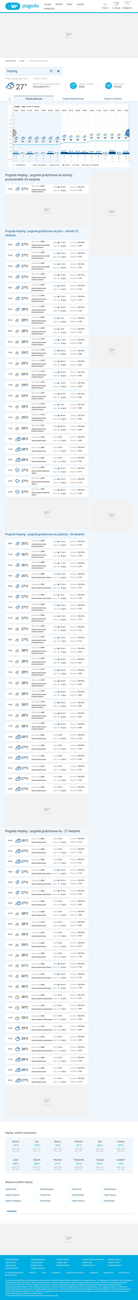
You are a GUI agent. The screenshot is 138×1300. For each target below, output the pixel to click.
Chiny (22, 61)
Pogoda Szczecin (88, 1265)
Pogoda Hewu (45, 1201)
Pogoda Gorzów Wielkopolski (93, 1259)
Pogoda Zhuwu (10, 1189)
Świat (69, 4)
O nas (43, 1273)
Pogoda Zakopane (38, 1268)
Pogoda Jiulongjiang (13, 1201)
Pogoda (30, 6)
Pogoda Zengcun (110, 1189)
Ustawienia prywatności (75, 1273)
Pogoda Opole (10, 1265)
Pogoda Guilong (78, 1195)
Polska (47, 4)
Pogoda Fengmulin (12, 1195)
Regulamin (94, 1273)
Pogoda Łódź (87, 1262)
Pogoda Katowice (114, 1259)
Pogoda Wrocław (11, 1268)
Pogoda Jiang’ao (78, 1201)
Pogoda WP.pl (10, 61)
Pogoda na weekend (113, 98)
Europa (59, 4)
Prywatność (55, 1273)
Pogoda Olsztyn (114, 1262)
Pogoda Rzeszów (63, 1265)
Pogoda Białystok (12, 1259)
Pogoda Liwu (77, 1189)
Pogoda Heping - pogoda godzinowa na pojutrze (36, 534)
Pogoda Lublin (61, 1262)
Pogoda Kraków (37, 1262)
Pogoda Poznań (37, 1265)
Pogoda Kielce (10, 1262)
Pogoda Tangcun (110, 1195)
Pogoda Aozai (45, 1195)
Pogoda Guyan (109, 1201)
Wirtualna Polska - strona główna (12, 6)
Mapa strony (108, 1273)
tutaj (56, 1295)
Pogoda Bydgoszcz (38, 1259)
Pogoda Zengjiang (47, 1189)
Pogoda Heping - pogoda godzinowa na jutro (34, 231)
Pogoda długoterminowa (73, 98)
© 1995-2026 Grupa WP (14, 1273)
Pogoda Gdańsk (62, 1259)
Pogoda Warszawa (115, 1265)
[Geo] (58, 71)
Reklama (32, 1273)
